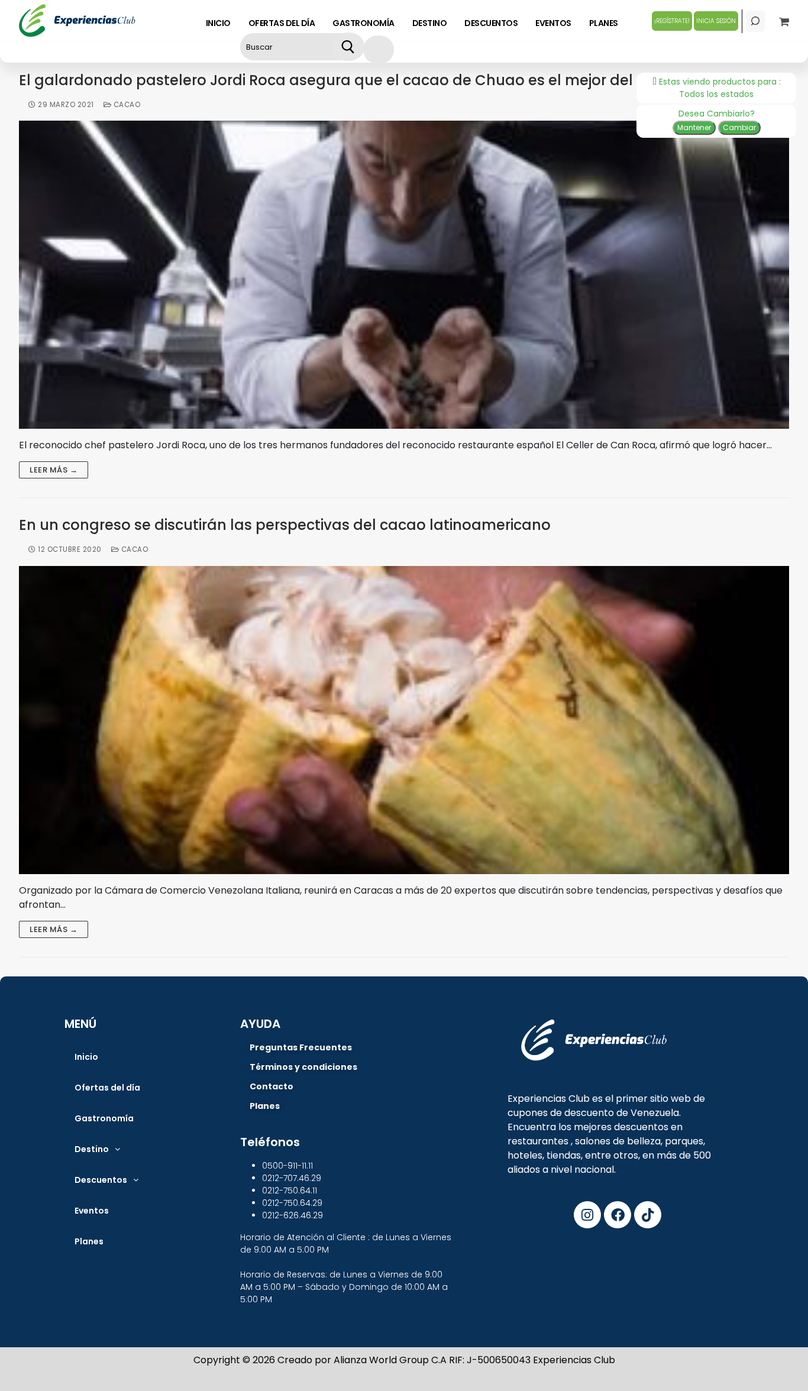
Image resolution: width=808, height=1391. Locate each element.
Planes (89, 1241)
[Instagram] (587, 1214)
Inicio (86, 1057)
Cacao (125, 104)
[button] (97, 1149)
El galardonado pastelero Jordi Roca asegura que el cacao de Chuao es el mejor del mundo (354, 80)
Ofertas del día (107, 1088)
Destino (92, 1149)
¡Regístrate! (672, 21)
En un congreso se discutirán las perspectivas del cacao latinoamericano (285, 525)
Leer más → (53, 469)
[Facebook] (617, 1214)
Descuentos (101, 1180)
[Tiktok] (647, 1214)
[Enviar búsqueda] (348, 47)
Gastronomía (104, 1118)
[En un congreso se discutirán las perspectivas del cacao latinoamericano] (404, 720)
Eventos (92, 1211)
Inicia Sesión (716, 21)
